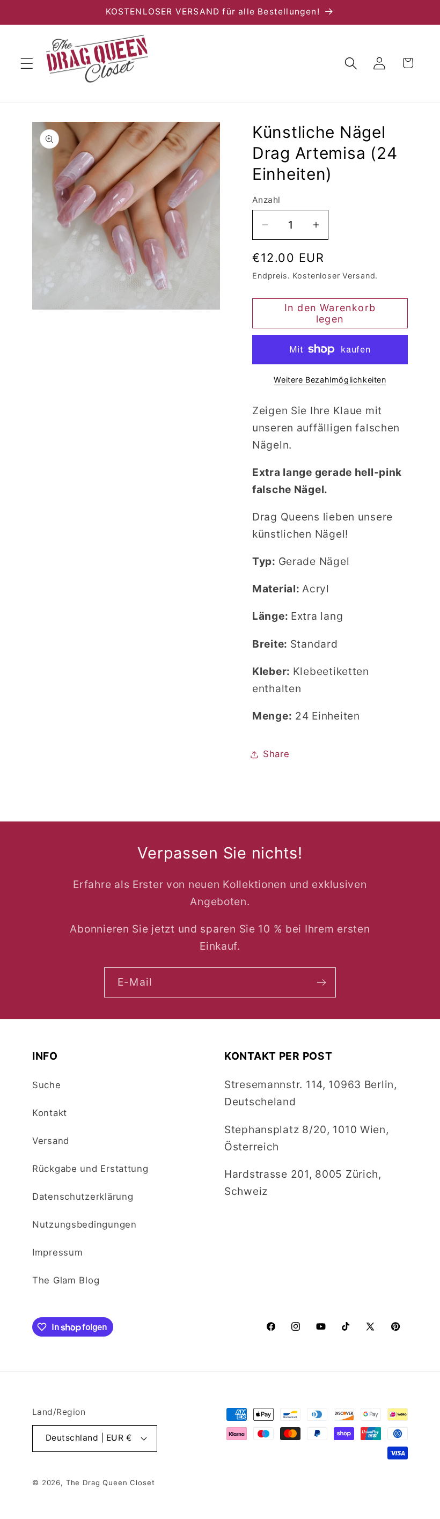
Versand (50, 1140)
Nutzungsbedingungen (84, 1224)
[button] (27, 63)
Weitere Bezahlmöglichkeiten (330, 379)
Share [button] (276, 754)
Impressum (57, 1252)
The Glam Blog (65, 1280)
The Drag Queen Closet (110, 1482)
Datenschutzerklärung (82, 1196)
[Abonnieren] (321, 982)
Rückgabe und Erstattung (90, 1168)
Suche (46, 1085)
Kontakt (49, 1112)
